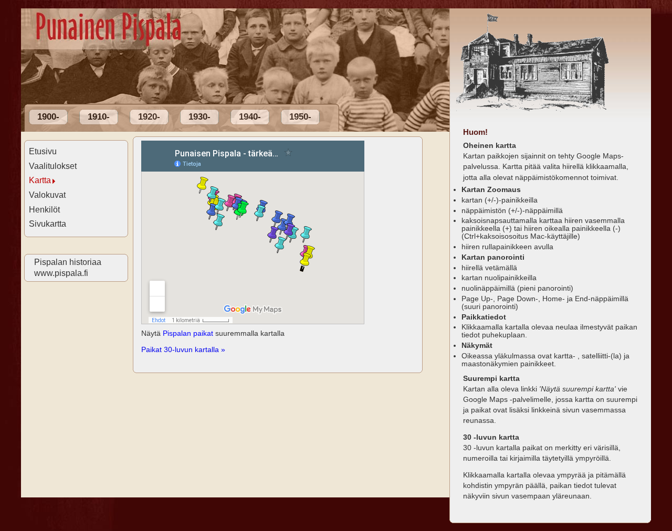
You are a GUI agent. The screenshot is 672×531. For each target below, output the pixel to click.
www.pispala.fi (61, 273)
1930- (199, 117)
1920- (149, 117)
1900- (48, 117)
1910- (99, 117)
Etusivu (43, 151)
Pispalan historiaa (67, 262)
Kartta (40, 180)
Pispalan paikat (188, 333)
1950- (300, 117)
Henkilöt (44, 209)
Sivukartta (47, 223)
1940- (250, 117)
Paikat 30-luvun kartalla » (183, 349)
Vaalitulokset (53, 166)
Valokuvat (47, 194)
